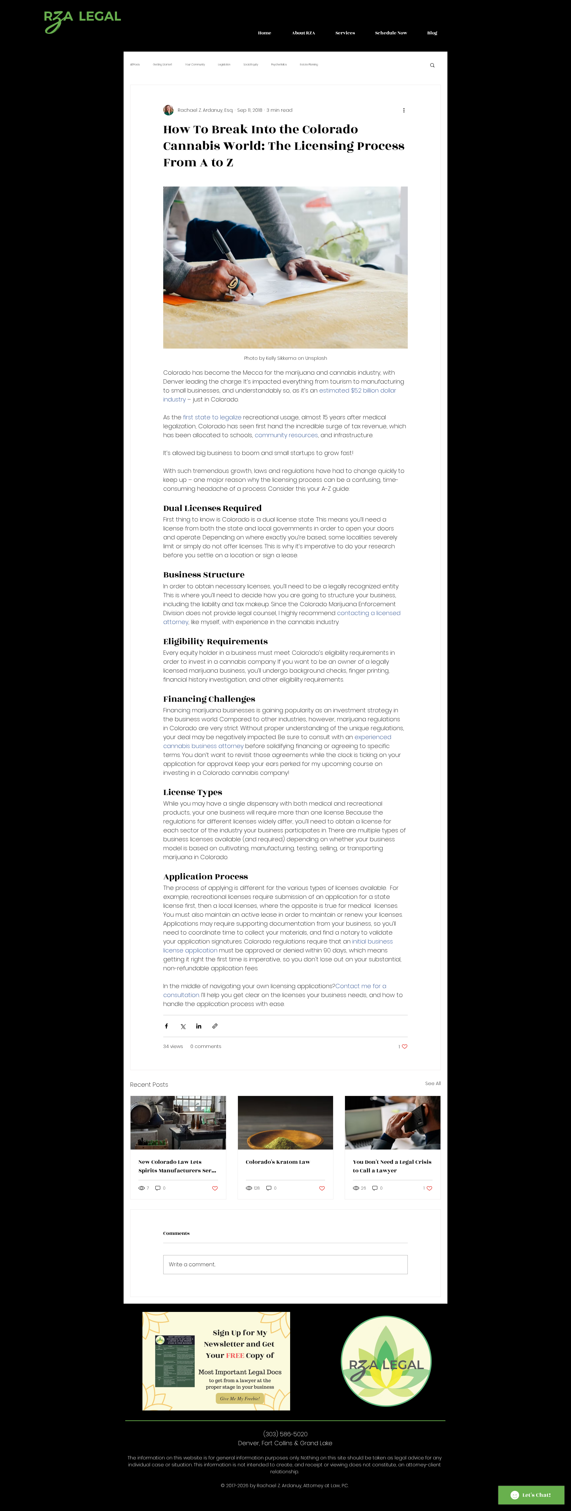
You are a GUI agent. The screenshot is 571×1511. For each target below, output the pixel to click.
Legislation (224, 64)
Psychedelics (279, 64)
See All (433, 1083)
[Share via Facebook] (166, 1026)
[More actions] (404, 110)
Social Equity (251, 64)
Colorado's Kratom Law (278, 1162)
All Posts (135, 64)
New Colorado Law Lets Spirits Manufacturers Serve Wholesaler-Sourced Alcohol (178, 1166)
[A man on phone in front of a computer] (392, 1123)
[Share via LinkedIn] (199, 1026)
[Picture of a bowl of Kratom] (285, 1123)
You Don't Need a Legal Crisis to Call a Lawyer (392, 1166)
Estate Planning (309, 64)
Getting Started (162, 64)
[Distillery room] (178, 1123)
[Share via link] (215, 1026)
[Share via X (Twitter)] (182, 1026)
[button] (303, 33)
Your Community (195, 64)
